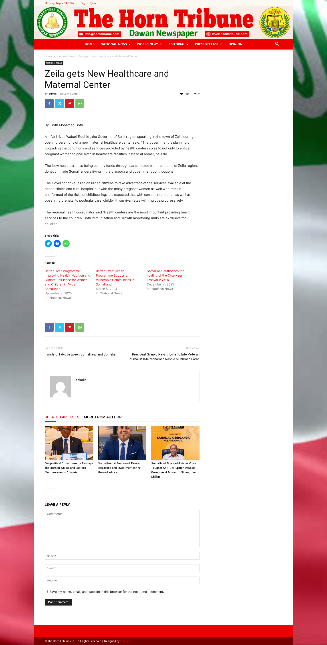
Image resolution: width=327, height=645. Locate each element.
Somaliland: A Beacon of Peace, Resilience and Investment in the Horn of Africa (119, 468)
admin (53, 93)
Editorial (177, 44)
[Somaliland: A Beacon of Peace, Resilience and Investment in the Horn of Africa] (122, 443)
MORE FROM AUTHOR (103, 417)
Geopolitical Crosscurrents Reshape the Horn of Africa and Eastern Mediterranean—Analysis (69, 468)
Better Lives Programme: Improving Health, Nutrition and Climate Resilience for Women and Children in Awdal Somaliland (67, 280)
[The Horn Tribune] (163, 22)
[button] (277, 44)
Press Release (206, 44)
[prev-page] (47, 485)
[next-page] (54, 485)
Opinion (235, 44)
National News (114, 44)
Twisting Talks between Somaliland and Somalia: (80, 354)
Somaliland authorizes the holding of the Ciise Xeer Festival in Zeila (165, 275)
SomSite (125, 641)
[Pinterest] (69, 103)
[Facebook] (49, 103)
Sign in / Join (88, 3)
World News (148, 44)
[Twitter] (59, 103)
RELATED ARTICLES (62, 417)
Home (89, 44)
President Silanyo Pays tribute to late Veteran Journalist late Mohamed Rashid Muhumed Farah (164, 356)
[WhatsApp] (79, 103)
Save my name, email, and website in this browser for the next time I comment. (106, 591)
